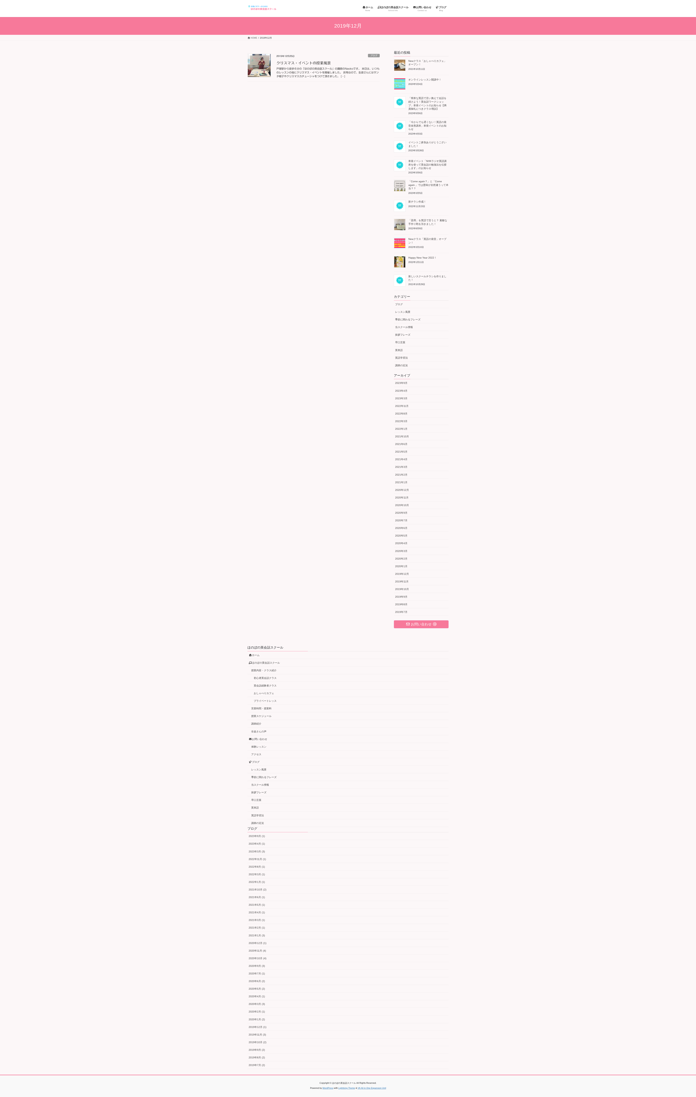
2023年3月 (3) (257, 851)
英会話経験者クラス (265, 685)
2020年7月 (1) (257, 973)
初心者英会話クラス (265, 678)
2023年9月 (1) (257, 836)
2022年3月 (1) (257, 874)
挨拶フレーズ (402, 334)
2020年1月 (401, 566)
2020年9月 (401, 512)
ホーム (256, 655)
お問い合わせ (259, 739)
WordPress (327, 1088)
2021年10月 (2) (257, 889)
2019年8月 (401, 604)
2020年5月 (401, 535)
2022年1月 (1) (257, 882)
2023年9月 (401, 383)
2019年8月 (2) (257, 1057)
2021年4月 (401, 459)
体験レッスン (258, 746)
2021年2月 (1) (257, 927)
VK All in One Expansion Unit (372, 1088)
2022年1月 (401, 428)
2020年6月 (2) (257, 981)
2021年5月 (401, 451)
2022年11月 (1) (257, 859)
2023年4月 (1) (257, 843)
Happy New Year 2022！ (422, 257)
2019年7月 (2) (257, 1065)
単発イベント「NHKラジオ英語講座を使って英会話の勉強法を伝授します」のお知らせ (427, 165)
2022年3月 (401, 421)
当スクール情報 (404, 327)
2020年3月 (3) (257, 1004)
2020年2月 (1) (257, 1011)
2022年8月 (401, 413)
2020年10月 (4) (257, 958)
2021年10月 (402, 436)
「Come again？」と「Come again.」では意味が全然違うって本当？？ (428, 185)
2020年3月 (401, 551)
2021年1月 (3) (257, 935)
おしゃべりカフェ (264, 693)
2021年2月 (401, 474)
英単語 (399, 350)
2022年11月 (402, 406)
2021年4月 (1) (257, 912)
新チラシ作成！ (417, 201)
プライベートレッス (265, 700)
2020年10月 (402, 505)
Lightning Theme (346, 1088)
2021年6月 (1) (257, 897)
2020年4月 (401, 543)
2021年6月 (401, 444)
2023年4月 (401, 390)
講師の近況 (401, 365)
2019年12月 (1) (257, 1027)
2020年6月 (401, 528)
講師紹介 (256, 723)
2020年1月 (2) (257, 1019)
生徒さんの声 (258, 731)
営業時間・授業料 (261, 708)
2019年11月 (402, 581)
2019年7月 (401, 612)
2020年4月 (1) (257, 996)
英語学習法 (401, 357)
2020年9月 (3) (257, 965)
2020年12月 (402, 489)
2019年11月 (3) (257, 1034)
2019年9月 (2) (257, 1049)
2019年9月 (401, 596)
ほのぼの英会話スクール (266, 662)
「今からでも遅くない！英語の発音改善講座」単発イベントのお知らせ (427, 126)
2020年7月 (401, 520)
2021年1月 (401, 482)
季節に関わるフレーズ (407, 319)
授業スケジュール (261, 716)
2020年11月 (402, 497)
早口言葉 (400, 342)
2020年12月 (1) (257, 943)
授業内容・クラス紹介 (264, 670)
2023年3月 (401, 398)
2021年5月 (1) (257, 904)
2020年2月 (401, 558)
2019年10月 (402, 589)
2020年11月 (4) (257, 950)
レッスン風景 (402, 311)
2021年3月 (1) (257, 920)
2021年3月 (401, 466)
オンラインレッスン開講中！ (424, 79)
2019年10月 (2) (257, 1042)
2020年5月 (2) (257, 988)
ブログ (373, 55)
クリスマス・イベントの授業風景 (303, 63)
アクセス (256, 754)
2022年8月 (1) (257, 866)
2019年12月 (402, 573)
